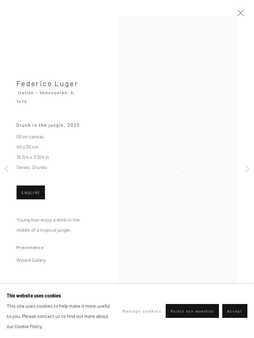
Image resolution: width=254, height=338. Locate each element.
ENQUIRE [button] (30, 192)
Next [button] (247, 169)
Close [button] (239, 15)
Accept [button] (234, 311)
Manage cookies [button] (142, 311)
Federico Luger (47, 83)
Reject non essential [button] (192, 311)
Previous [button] (6, 169)
